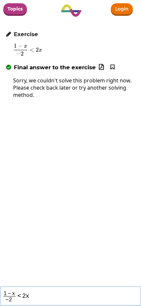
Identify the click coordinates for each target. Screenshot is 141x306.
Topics (15, 9)
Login (122, 9)
